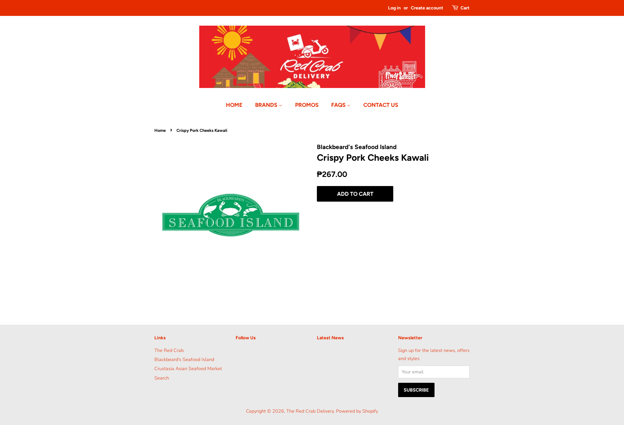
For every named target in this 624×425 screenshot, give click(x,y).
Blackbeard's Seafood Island (184, 359)
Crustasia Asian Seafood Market (188, 368)
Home (160, 130)
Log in (394, 8)
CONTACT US (380, 105)
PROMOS (306, 105)
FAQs (339, 105)
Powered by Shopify (357, 411)
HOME (234, 105)
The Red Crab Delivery (310, 411)
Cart (465, 8)
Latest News (330, 338)
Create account (427, 8)
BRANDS (267, 105)
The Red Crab (169, 350)
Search (161, 378)
